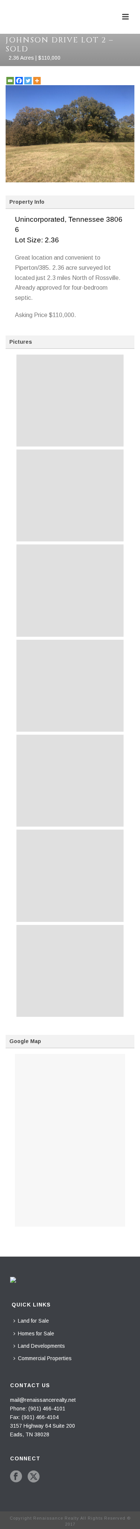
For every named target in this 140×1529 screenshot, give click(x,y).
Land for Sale (33, 1321)
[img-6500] (70, 590)
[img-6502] (70, 781)
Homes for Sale (36, 1334)
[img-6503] (70, 876)
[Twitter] (28, 80)
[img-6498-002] (70, 401)
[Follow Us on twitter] (34, 1476)
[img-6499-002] (70, 495)
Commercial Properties (45, 1358)
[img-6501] (70, 686)
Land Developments (41, 1346)
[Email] (10, 80)
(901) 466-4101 (46, 1409)
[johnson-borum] (70, 971)
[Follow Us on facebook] (16, 1476)
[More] (37, 80)
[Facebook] (19, 80)
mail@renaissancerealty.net (43, 1400)
